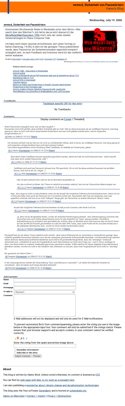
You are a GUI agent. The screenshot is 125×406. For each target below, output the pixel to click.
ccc (82, 61)
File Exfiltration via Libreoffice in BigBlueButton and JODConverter (41, 91)
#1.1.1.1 (17, 173)
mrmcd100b (93, 61)
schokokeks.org (78, 390)
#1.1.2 (14, 201)
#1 (6, 136)
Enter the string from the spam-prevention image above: (44, 342)
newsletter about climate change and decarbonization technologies (62, 385)
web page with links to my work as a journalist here (47, 380)
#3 (6, 268)
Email (6, 284)
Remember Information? (28, 350)
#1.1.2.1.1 (22, 229)
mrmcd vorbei (19, 73)
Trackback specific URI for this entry (62, 103)
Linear (68, 119)
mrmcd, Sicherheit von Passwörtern (24, 24)
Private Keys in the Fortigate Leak (27, 87)
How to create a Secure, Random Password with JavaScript (39, 89)
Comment (8, 295)
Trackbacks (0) (62, 59)
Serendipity (45, 390)
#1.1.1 (14, 162)
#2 (6, 256)
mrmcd (86, 61)
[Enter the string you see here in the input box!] (23, 338)
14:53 (42, 59)
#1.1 (10, 150)
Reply (34, 136)
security (108, 61)
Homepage (24, 150)
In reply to (8, 291)
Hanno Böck (16, 59)
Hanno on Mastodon (14, 396)
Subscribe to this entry (27, 353)
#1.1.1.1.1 (22, 187)
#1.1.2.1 (17, 210)
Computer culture (29, 59)
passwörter (101, 61)
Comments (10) (50, 59)
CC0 (97, 374)
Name (6, 280)
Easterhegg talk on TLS (23, 78)
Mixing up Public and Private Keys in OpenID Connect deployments (42, 84)
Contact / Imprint (36, 396)
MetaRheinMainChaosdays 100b (22, 35)
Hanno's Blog (114, 8)
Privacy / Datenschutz (59, 396)
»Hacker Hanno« (20, 82)
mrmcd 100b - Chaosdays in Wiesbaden (30, 71)
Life (36, 59)
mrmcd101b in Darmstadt (24, 80)
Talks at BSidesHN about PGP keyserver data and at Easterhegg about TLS (46, 75)
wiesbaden (114, 61)
